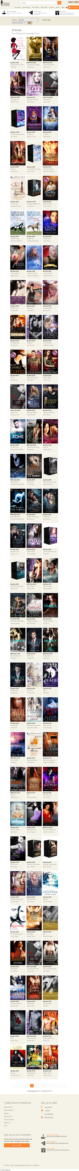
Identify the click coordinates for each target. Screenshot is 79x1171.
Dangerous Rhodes (48, 412)
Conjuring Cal (14, 99)
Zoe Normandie (14, 623)
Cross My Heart (14, 343)
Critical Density (47, 308)
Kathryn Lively (31, 936)
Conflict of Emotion (48, 65)
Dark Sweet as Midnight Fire (17, 621)
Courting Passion (48, 169)
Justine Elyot (46, 102)
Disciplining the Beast (16, 899)
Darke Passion (14, 551)
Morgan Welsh (47, 588)
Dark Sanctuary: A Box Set (17, 586)
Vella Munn (13, 727)
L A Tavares (13, 136)
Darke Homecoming (32, 517)
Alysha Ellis (46, 1040)
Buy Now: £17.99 (31, 201)
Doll (44, 934)
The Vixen (13, 67)
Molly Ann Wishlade (48, 762)
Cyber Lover (14, 412)
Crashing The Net (32, 273)
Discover (45, 899)
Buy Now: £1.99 (31, 97)
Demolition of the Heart (34, 725)
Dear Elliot (30, 690)
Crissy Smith (14, 171)
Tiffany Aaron (14, 797)
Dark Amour (30, 482)
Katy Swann (13, 832)
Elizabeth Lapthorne (48, 171)
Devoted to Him (31, 830)
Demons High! (47, 725)
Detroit (12, 795)
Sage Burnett (47, 67)
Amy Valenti (13, 867)
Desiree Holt (30, 171)
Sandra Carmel (47, 901)
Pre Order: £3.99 (15, 619)
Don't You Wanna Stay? (49, 969)
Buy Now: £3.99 (47, 132)
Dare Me (45, 447)
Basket (63, 7)
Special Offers (44, 7)
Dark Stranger (31, 586)
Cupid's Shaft (47, 378)
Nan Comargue (31, 554)
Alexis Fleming (31, 623)
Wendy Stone (30, 449)
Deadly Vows (14, 690)
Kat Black (45, 1006)
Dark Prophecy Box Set (49, 551)
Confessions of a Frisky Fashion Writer (17, 65)
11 (57, 1086)
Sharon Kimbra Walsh (16, 449)
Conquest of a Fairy (32, 99)
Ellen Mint (46, 693)
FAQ (5, 1126)
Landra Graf (30, 1075)
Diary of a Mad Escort (49, 830)
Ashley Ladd (30, 67)
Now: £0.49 (31, 62)
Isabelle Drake (47, 449)
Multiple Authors (47, 484)
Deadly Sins (30, 656)
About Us (7, 1123)
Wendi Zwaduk (31, 415)
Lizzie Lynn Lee (14, 415)
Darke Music (46, 517)
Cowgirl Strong (14, 238)
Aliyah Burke (46, 136)
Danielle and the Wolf (33, 447)
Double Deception (15, 1003)
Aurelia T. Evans (31, 136)
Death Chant (14, 725)
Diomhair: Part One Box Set (34, 864)
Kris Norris (46, 554)
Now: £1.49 (15, 758)
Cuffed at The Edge (32, 378)
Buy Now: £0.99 (47, 201)
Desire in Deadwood (49, 760)
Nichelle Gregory (48, 936)
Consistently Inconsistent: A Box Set (17, 134)
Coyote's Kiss (47, 238)
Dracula (12, 1073)
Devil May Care (47, 795)
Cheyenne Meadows (16, 241)
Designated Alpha (32, 760)
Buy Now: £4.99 (31, 132)
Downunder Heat (48, 1038)
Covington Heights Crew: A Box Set (34, 204)
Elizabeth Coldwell (48, 345)
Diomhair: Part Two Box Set (50, 864)
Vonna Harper (47, 206)
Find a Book (8, 1107)
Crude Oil (29, 343)
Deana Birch (30, 206)
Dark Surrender (47, 586)
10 (52, 1086)
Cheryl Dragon (31, 832)
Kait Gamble (13, 380)
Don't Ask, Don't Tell (32, 969)
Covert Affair (14, 204)
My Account (8, 1116)
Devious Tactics (15, 830)
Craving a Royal (47, 273)
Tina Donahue (14, 901)
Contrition (46, 134)
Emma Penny (30, 901)
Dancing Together (32, 412)
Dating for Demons (32, 621)
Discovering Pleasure (16, 934)
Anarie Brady (30, 102)
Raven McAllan (31, 867)
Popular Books (74, 7)
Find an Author (35, 7)
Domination (13, 969)
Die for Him (13, 864)
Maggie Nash (14, 276)
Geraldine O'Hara (15, 206)
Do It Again (30, 934)
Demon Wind (14, 760)
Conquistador (47, 99)
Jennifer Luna (14, 1040)
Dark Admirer (14, 482)
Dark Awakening (15, 517)
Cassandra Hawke (32, 727)
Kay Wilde (13, 762)
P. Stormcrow (30, 693)
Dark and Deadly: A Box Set (50, 482)
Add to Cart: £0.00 (48, 97)
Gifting (6, 1113)
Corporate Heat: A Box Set (34, 169)
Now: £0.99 (47, 62)
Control (12, 169)
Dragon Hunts (47, 1073)
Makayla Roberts (48, 276)
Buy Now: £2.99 (14, 62)
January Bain (30, 658)
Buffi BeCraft (14, 102)
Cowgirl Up (30, 238)
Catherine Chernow (48, 832)
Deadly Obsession (15, 656)
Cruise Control (47, 343)
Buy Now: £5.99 (31, 862)
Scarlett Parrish (14, 1075)
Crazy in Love (14, 308)
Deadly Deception (48, 621)
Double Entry (30, 1003)
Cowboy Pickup (47, 204)
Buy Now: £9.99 (31, 167)
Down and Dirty (31, 1038)
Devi (28, 795)
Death (44, 690)
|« (14, 1086)
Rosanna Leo (30, 519)
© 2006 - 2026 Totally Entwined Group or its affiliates (21, 1165)
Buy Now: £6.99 (47, 480)
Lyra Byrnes (13, 971)
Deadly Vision (47, 656)
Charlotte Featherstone (17, 484)
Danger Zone (14, 447)
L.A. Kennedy (30, 484)
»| (64, 1086)
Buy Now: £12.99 (14, 132)
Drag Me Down (31, 1073)
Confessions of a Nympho (34, 65)
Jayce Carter (13, 588)
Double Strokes (47, 1003)
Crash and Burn (15, 273)
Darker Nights (31, 551)
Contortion (30, 134)
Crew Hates (30, 308)
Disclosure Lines (31, 899)
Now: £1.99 (15, 653)
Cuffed (12, 378)
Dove (12, 1038)
